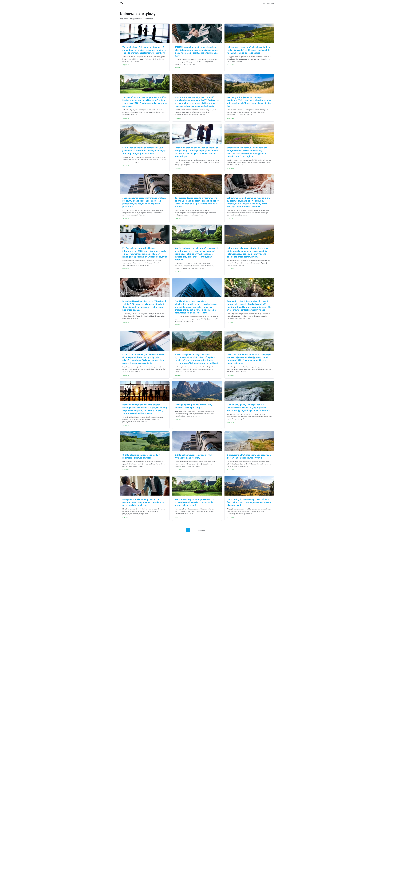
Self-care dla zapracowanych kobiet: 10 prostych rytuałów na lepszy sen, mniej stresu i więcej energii (194, 502)
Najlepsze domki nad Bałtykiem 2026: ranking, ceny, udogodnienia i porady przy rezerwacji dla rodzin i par (143, 502)
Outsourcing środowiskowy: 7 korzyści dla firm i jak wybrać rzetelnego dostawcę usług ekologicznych (249, 502)
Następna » (202, 530)
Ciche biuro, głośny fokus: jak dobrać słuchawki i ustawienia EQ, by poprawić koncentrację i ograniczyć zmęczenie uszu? (248, 407)
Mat (122, 3)
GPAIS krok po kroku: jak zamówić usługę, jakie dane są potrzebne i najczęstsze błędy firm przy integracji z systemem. (144, 150)
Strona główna (268, 3)
